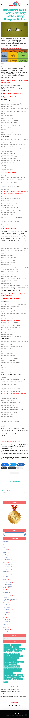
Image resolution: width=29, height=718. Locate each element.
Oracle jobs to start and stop (7, 693)
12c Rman (6, 619)
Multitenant (5, 581)
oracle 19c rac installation (9, 670)
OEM (4, 589)
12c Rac (5, 614)
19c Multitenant (7, 586)
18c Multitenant (7, 584)
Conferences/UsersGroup (8, 550)
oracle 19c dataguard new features (12, 666)
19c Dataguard (7, 569)
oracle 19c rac (18, 668)
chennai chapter (9, 651)
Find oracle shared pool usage (7, 694)
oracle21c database (8, 673)
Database (5, 552)
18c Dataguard (7, 568)
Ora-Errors (5, 590)
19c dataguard (7, 649)
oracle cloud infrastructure (9, 599)
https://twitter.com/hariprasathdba (16, 459)
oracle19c (11, 658)
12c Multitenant (7, 582)
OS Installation (6, 600)
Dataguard (13, 473)
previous (7, 38)
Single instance (7, 609)
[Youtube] (16, 705)
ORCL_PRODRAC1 (18, 290)
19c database (7, 559)
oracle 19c (16, 658)
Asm (4, 547)
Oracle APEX (5, 592)
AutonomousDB (7, 595)
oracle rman (14, 677)
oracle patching (7, 677)
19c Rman (6, 623)
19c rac (5, 616)
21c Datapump (6, 542)
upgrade (6, 681)
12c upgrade (7, 629)
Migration (5, 579)
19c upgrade (7, 632)
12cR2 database (7, 555)
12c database (14, 645)
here (11, 434)
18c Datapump (7, 573)
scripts (10, 679)
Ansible (4, 544)
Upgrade (5, 627)
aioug (17, 649)
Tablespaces (16, 679)
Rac (17, 473)
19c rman (13, 649)
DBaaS (5, 597)
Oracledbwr (11, 715)
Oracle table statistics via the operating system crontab (13, 696)
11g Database (7, 554)
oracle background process (10, 675)
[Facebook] (9, 705)
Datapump (5, 571)
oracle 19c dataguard (19, 662)
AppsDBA (5, 546)
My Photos (5, 587)
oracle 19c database (8, 662)
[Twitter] (12, 705)
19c (11, 647)
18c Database (7, 557)
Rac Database (7, 607)
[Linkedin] (19, 705)
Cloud (15, 651)
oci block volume (19, 655)
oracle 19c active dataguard (10, 660)
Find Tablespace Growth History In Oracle (10, 691)
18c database (7, 647)
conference (19, 651)
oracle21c (18, 670)
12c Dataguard (7, 566)
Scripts (4, 624)
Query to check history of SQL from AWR (9, 689)
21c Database (7, 561)
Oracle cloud (20, 675)
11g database (7, 645)
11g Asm (6, 549)
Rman (4, 617)
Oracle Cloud (6, 594)
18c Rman (6, 621)
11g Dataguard (7, 564)
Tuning (4, 626)
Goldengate (5, 577)
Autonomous (22, 649)
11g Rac (6, 612)
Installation (6, 655)
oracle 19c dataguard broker (10, 664)
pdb (23, 677)
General (5, 576)
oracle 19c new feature (9, 668)
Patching (5, 602)
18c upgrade (7, 631)
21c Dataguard (6, 541)
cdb (4, 651)
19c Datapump (7, 574)
